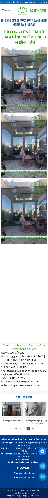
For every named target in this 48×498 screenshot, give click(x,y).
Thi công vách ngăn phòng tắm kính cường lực (36, 422)
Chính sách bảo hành (24, 473)
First (15, 429)
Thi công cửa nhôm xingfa (12, 421)
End (32, 429)
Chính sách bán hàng (24, 477)
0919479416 (23, 459)
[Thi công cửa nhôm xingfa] (12, 409)
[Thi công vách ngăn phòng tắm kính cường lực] (35, 409)
